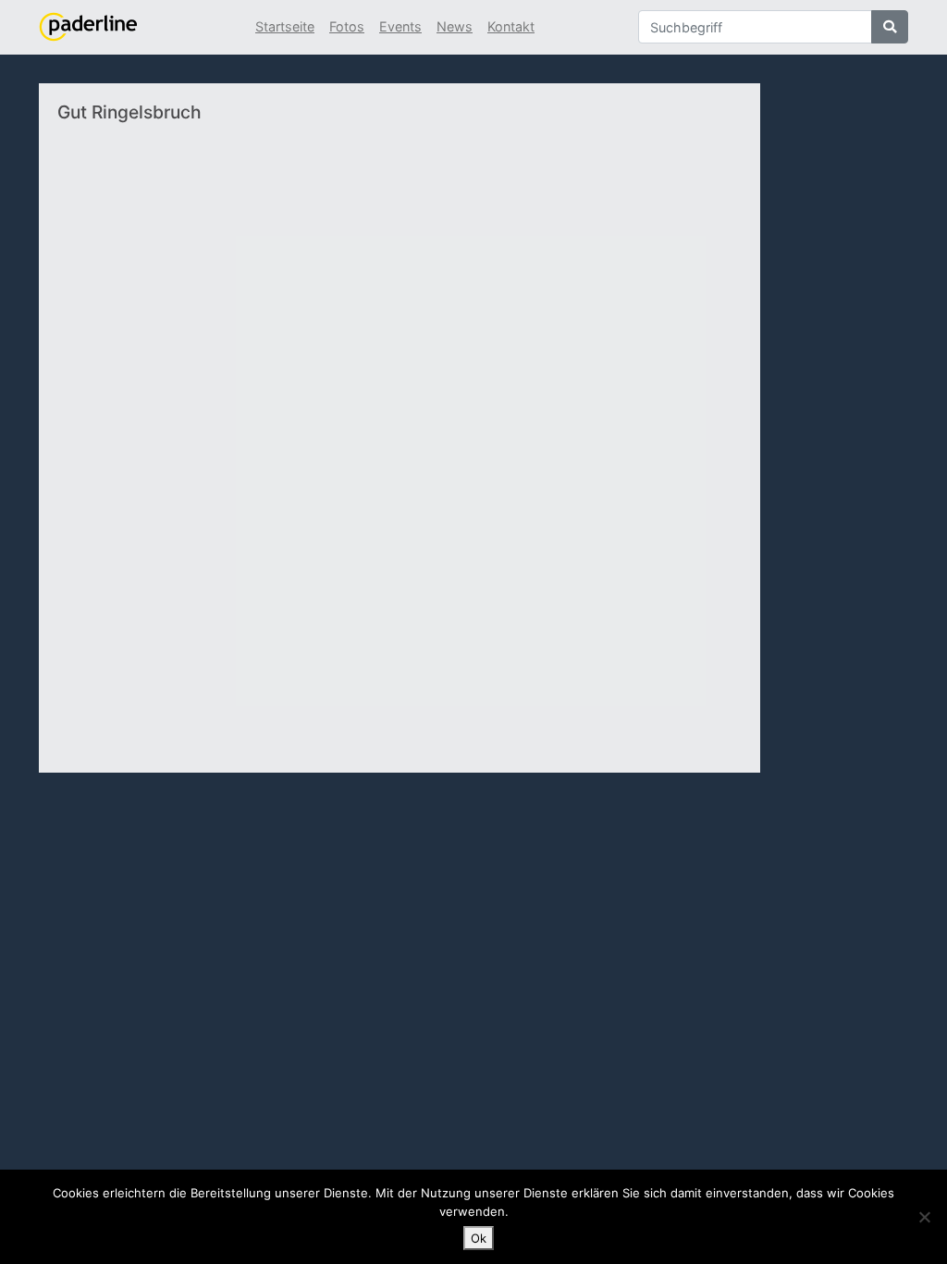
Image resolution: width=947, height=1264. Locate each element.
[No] (924, 1217)
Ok (478, 1238)
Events (400, 26)
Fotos (346, 26)
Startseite (284, 26)
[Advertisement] (634, 419)
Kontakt (511, 26)
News (455, 26)
